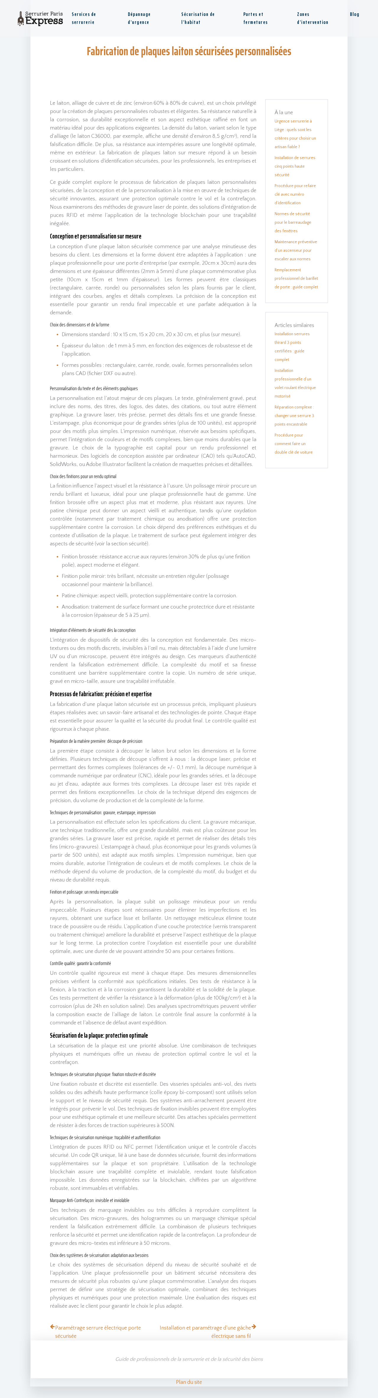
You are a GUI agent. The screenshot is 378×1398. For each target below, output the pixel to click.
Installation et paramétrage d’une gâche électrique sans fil (205, 1332)
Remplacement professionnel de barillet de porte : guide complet (296, 279)
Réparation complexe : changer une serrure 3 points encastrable (294, 416)
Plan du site (189, 1382)
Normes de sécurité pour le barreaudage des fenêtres (293, 222)
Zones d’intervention (312, 18)
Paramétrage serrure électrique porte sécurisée (98, 1332)
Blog (354, 14)
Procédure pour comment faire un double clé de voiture (294, 444)
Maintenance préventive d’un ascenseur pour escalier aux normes (296, 250)
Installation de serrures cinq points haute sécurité (295, 166)
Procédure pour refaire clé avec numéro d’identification (295, 194)
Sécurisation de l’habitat (198, 18)
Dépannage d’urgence (139, 18)
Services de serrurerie (84, 18)
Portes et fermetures (255, 18)
